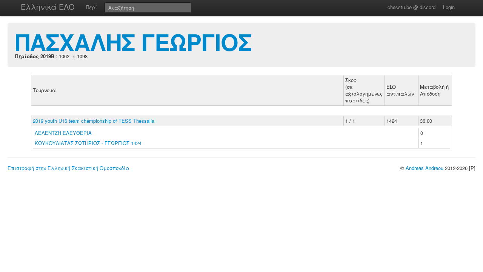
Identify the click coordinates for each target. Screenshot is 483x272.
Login (449, 7)
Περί (91, 7)
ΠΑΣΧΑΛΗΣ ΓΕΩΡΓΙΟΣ (133, 41)
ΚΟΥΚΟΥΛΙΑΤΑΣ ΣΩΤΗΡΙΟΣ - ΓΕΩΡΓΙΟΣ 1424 (88, 143)
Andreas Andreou (424, 168)
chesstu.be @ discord (411, 7)
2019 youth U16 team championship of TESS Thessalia (93, 120)
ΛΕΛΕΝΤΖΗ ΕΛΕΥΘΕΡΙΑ (64, 132)
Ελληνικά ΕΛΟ (48, 6)
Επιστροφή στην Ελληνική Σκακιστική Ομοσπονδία (68, 168)
